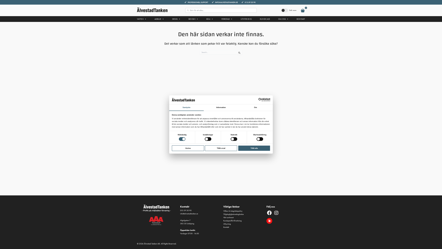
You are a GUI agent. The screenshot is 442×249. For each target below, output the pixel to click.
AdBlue (157, 19)
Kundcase (265, 19)
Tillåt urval (221, 148)
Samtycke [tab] (186, 107)
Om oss (282, 19)
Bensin (192, 19)
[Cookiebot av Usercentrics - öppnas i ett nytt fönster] (260, 99)
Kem (208, 19)
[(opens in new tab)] (269, 220)
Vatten (140, 19)
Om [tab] (255, 107)
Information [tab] (221, 107)
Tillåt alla (254, 148)
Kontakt (301, 19)
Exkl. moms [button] (292, 10)
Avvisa (188, 148)
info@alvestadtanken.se (226, 2)
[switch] (208, 139)
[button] (269, 213)
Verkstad (225, 19)
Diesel (175, 19)
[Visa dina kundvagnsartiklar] (302, 11)
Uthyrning (246, 19)
